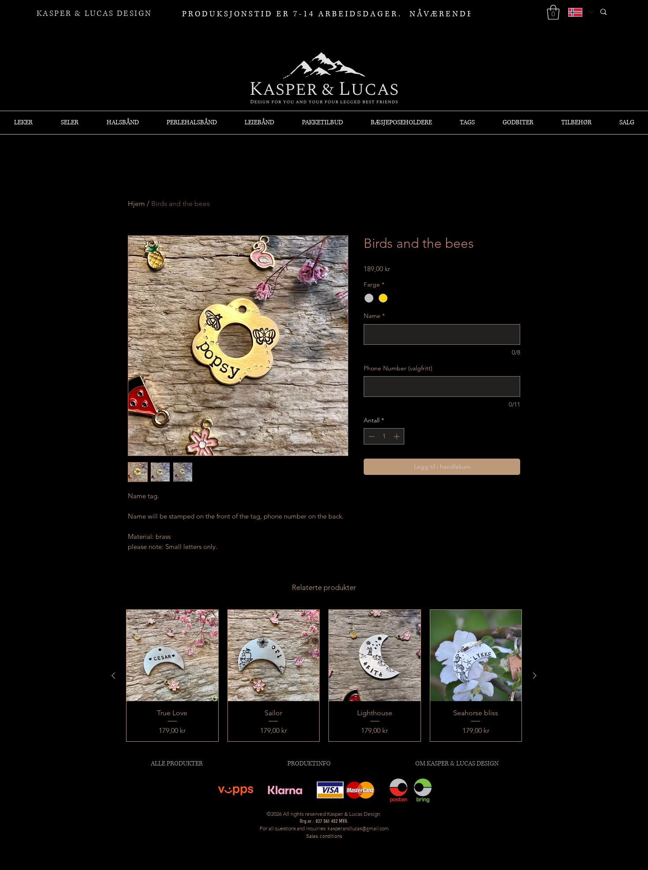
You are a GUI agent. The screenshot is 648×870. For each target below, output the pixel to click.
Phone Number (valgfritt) (398, 368)
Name (374, 316)
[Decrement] (370, 436)
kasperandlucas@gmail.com (358, 828)
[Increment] (397, 436)
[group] (324, 675)
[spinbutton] (384, 436)
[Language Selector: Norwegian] (580, 12)
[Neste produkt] (534, 675)
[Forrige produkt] (113, 675)
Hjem (136, 203)
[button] (553, 12)
